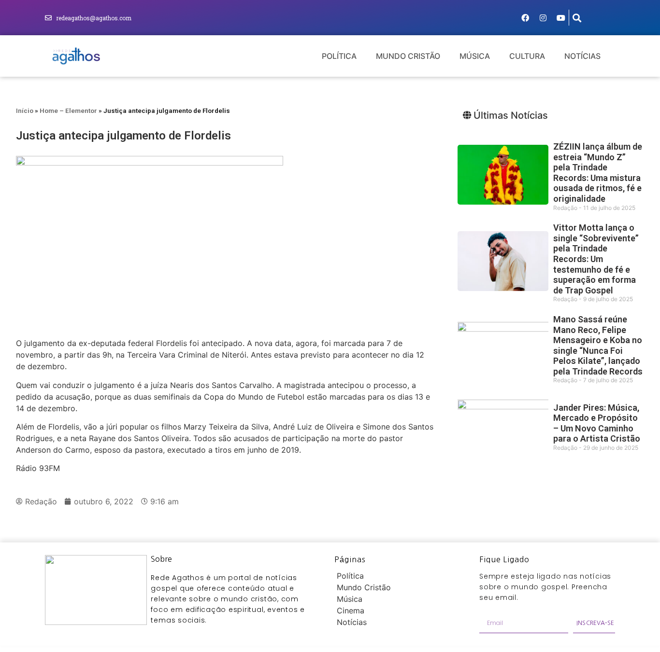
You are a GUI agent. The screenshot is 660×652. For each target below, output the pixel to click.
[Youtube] (561, 18)
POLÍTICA (339, 56)
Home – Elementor (68, 110)
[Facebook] (525, 18)
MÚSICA (474, 56)
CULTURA (527, 56)
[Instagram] (543, 18)
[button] (577, 18)
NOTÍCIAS (582, 56)
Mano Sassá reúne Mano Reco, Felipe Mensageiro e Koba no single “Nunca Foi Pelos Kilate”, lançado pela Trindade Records (598, 345)
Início (24, 110)
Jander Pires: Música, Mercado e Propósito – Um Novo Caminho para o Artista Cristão (596, 423)
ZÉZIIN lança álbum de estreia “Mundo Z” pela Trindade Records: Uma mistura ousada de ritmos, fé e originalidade (597, 172)
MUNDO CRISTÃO (408, 56)
